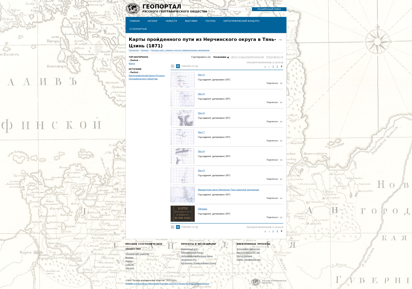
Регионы (129, 257)
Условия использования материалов (142, 284)
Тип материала (138, 57)
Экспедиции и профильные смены (197, 256)
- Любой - (134, 60)
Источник (135, 69)
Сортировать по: (201, 57)
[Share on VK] (280, 40)
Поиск (224, 9)
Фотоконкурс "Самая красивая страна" (198, 263)
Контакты (130, 268)
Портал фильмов (244, 256)
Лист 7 (201, 132)
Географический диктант (192, 252)
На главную (268, 282)
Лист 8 (201, 151)
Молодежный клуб (189, 249)
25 (197, 66)
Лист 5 (201, 74)
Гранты (129, 261)
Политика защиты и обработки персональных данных (184, 284)
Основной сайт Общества (137, 254)
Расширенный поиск (269, 9)
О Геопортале (138, 29)
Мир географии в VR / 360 (248, 252)
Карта (132, 63)
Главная (135, 21)
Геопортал (134, 50)
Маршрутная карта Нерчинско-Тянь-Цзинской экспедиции (228, 189)
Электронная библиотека (248, 249)
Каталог (153, 21)
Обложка (202, 209)
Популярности (274, 57)
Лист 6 (201, 94)
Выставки (191, 21)
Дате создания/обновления (247, 57)
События (130, 265)
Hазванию (219, 57)
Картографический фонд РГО (241, 21)
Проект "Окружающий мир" (249, 260)
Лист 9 (201, 170)
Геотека (210, 21)
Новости (171, 21)
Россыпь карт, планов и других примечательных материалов (180, 50)
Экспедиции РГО (188, 260)
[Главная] (133, 8)
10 (193, 66)
